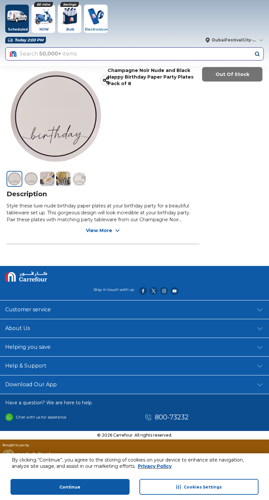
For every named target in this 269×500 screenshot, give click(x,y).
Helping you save (28, 347)
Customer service (28, 309)
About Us (17, 328)
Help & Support (26, 366)
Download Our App (31, 384)
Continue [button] (69, 487)
